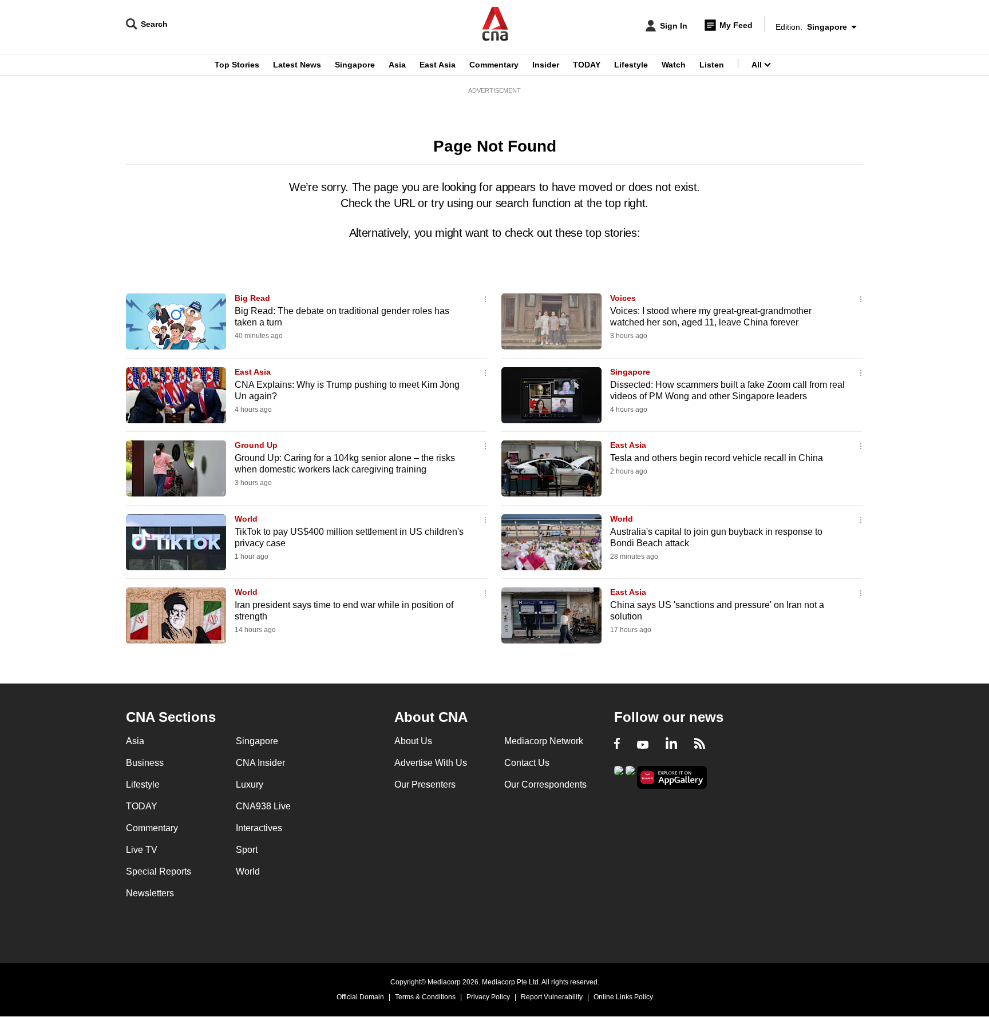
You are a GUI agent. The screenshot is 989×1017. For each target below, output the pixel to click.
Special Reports (158, 871)
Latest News (297, 64)
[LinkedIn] (671, 744)
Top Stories (237, 64)
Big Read (252, 298)
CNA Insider (260, 763)
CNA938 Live (263, 806)
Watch (674, 64)
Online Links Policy (623, 997)
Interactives (259, 828)
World (246, 518)
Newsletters (150, 893)
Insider (545, 64)
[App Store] (630, 776)
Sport (247, 850)
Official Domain (360, 997)
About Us (413, 741)
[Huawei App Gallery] (672, 777)
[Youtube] (642, 744)
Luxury (249, 784)
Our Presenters (425, 784)
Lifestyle (631, 64)
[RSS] (699, 744)
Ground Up (256, 445)
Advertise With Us (430, 763)
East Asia (438, 64)
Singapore (355, 64)
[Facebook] (617, 744)
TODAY (586, 64)
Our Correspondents (545, 784)
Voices (623, 298)
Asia (397, 64)
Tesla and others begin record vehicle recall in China (716, 458)
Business (145, 763)
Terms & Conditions (425, 997)
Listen (711, 64)
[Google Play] (618, 776)
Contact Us (526, 763)
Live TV (141, 850)
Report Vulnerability (552, 997)
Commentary (494, 64)
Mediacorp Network (543, 741)
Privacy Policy (488, 997)
